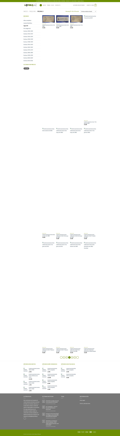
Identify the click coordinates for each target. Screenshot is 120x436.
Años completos (27, 20)
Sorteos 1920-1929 (28, 36)
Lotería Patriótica (28, 23)
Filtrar (26, 68)
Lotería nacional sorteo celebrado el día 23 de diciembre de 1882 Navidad (90, 350)
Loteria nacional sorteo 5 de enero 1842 (62, 25)
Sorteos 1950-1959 (28, 44)
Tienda (48, 5)
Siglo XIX (33, 11)
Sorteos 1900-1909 (28, 31)
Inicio (44, 5)
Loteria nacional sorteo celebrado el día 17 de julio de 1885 (89, 236)
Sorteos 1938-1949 (28, 41)
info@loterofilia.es (33, 416)
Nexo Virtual (38, 434)
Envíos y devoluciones (85, 403)
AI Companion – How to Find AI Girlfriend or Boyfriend (51, 408)
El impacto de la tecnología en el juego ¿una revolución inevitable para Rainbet (52, 415)
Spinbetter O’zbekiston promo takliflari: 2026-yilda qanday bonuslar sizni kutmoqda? (52, 422)
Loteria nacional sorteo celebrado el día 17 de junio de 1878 (48, 350)
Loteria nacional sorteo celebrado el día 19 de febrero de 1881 (75, 350)
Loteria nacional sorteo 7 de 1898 (76, 25)
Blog (52, 5)
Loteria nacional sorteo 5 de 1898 (48, 25)
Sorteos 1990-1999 (28, 55)
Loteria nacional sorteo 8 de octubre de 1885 (48, 235)
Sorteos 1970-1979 (28, 50)
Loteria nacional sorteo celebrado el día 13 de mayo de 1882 (62, 236)
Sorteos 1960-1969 (28, 47)
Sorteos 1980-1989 (28, 52)
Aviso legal (82, 400)
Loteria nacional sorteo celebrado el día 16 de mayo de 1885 (76, 236)
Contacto (57, 5)
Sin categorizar (27, 28)
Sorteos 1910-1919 (28, 33)
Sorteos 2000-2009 (28, 58)
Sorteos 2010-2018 (28, 60)
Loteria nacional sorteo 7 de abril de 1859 (90, 122)
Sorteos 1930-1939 (28, 39)
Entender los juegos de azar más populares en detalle (52, 401)
